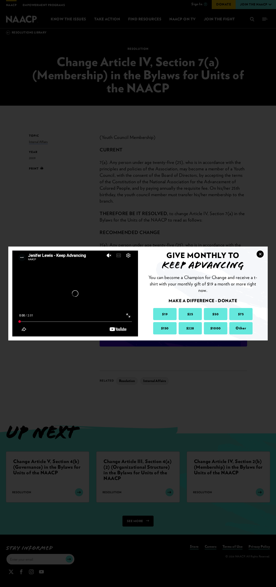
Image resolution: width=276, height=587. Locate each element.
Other (241, 328)
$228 (190, 328)
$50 (215, 314)
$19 (164, 314)
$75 (241, 314)
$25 (190, 314)
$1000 (215, 328)
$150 (165, 328)
